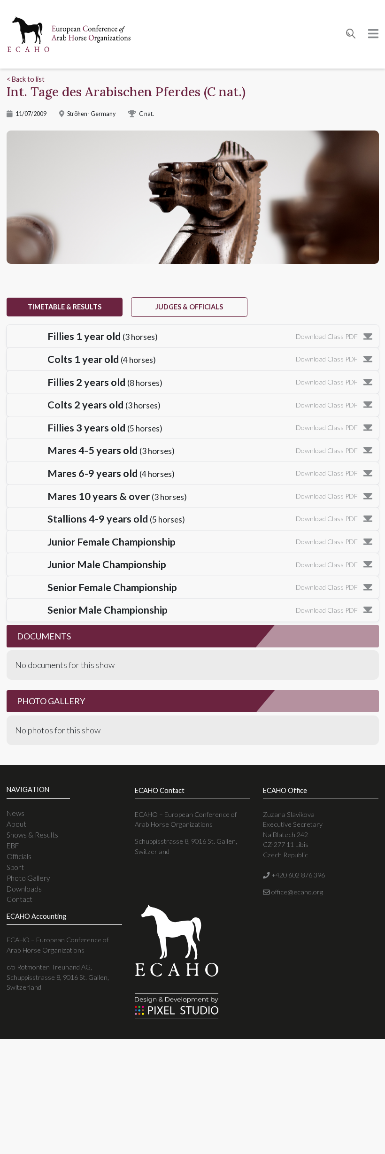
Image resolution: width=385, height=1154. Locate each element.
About (16, 824)
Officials (19, 856)
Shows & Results (32, 835)
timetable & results (64, 307)
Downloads (24, 889)
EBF (13, 845)
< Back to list (26, 79)
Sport (15, 867)
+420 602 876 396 (297, 875)
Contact (19, 899)
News (15, 813)
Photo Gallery (28, 878)
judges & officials (189, 307)
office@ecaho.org (296, 892)
